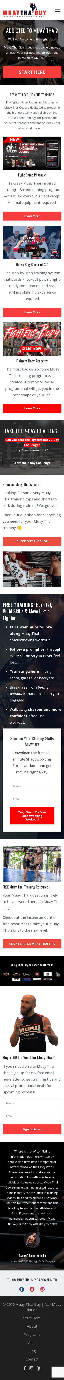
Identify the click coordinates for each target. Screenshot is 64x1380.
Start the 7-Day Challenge (32, 463)
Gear (32, 1342)
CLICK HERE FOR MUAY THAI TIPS (32, 944)
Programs (32, 1334)
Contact (32, 1359)
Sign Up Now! (32, 1129)
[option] (32, 1206)
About (32, 1326)
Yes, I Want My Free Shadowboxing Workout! (32, 815)
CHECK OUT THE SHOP (32, 541)
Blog (32, 1350)
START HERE (32, 72)
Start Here (32, 1318)
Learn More (32, 216)
